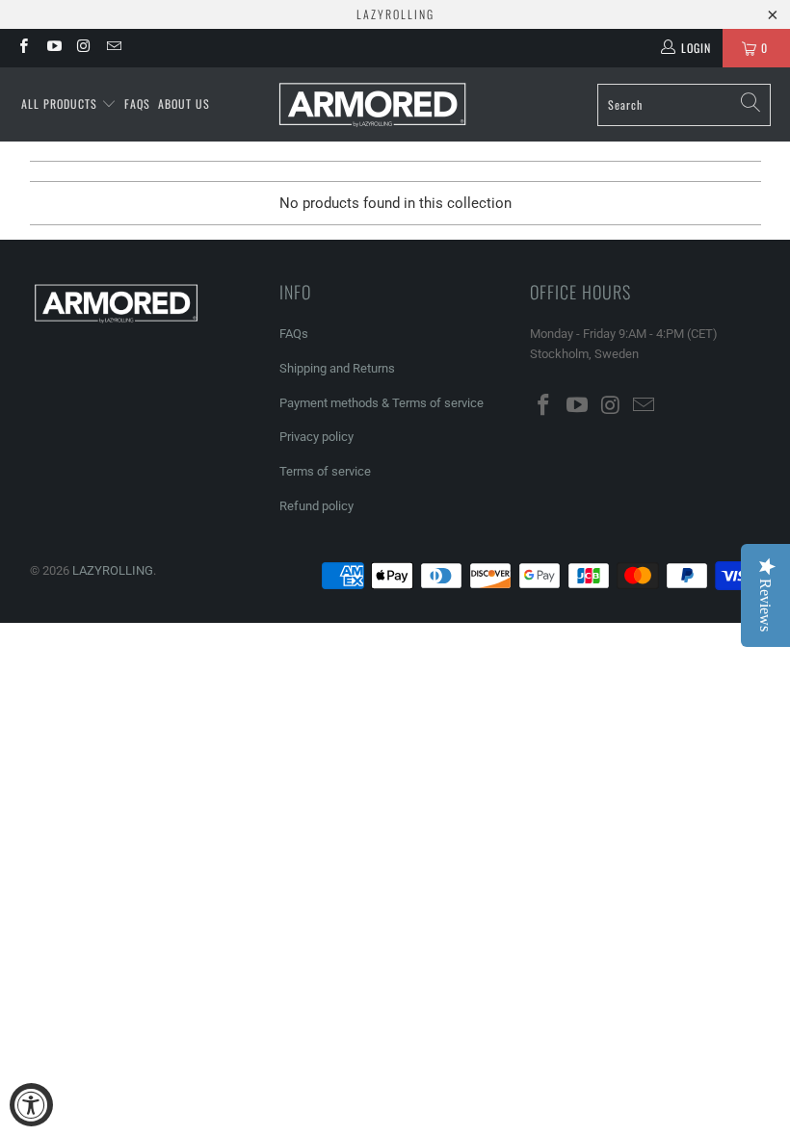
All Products (61, 103)
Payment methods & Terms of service (381, 403)
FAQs (137, 103)
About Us (184, 103)
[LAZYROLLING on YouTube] (52, 48)
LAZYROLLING (112, 570)
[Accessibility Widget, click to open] (31, 1104)
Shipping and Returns (337, 368)
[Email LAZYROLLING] (113, 48)
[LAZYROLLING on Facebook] (22, 48)
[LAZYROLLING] (372, 104)
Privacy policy (316, 436)
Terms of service (325, 471)
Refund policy (316, 506)
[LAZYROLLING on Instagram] (83, 48)
